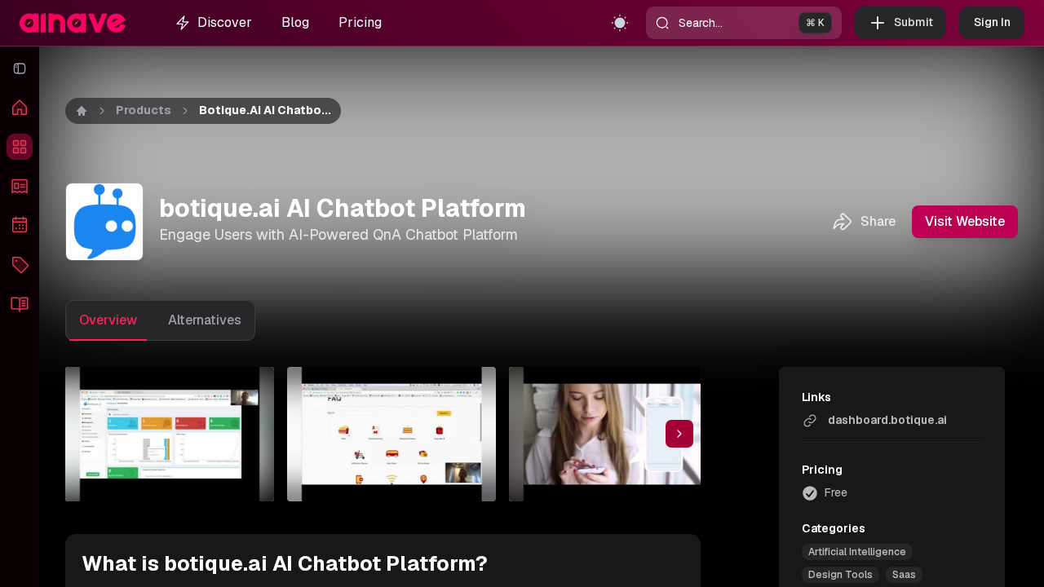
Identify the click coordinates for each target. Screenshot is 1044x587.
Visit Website (965, 221)
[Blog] (20, 303)
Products (143, 110)
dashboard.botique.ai (887, 420)
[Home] (20, 108)
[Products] (20, 147)
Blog (295, 22)
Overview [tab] (108, 320)
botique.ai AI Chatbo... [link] (265, 110)
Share (878, 221)
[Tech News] (20, 186)
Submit (913, 22)
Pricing (360, 22)
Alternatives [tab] (204, 320)
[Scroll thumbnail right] (679, 433)
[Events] (20, 225)
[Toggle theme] (620, 23)
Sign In (992, 22)
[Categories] (20, 264)
